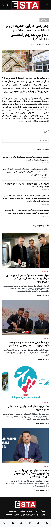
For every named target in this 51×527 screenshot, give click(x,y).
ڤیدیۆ (16, 515)
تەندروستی (12, 511)
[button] (47, 4)
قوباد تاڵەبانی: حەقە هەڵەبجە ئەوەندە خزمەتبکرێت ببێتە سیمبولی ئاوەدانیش (28, 344)
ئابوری (36, 511)
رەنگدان (22, 511)
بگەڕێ (4, 140)
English (9, 515)
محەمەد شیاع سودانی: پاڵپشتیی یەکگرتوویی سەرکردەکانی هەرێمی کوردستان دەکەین (31, 473)
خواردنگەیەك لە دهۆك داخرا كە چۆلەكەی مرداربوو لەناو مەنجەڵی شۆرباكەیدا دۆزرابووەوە (27, 278)
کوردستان (44, 20)
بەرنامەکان (41, 515)
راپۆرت (29, 511)
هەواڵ (43, 511)
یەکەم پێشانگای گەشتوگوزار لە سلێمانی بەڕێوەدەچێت (28, 408)
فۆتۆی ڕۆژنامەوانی (28, 515)
